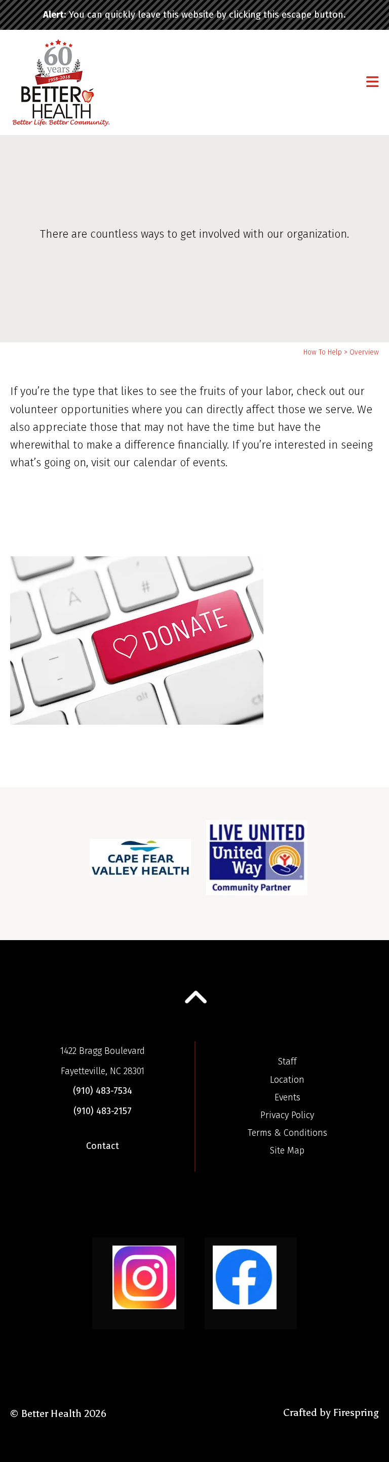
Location (287, 1079)
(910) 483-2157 (102, 1111)
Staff (287, 1061)
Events (287, 1097)
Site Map (287, 1150)
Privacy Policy (287, 1115)
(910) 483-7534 (102, 1090)
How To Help (322, 352)
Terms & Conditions (287, 1132)
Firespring (356, 1412)
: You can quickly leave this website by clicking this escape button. (194, 14)
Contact (102, 1145)
